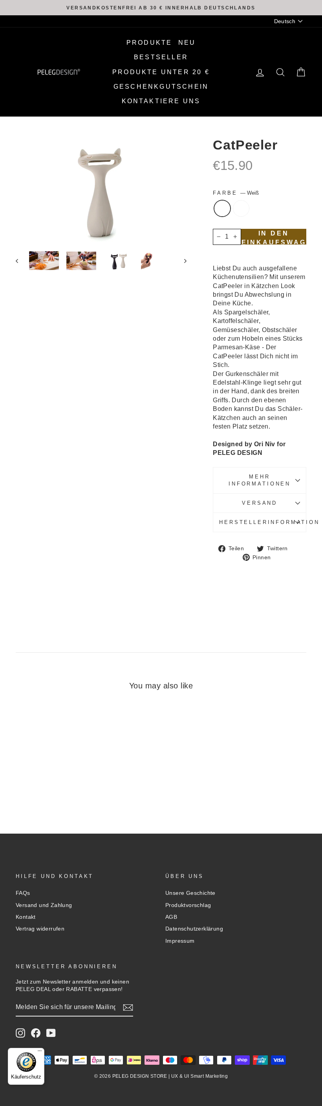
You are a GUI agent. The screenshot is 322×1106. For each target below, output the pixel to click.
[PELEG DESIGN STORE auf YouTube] (51, 1033)
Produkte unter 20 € (161, 72)
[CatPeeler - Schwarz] (54, 787)
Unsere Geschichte (190, 893)
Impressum (180, 941)
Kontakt (26, 917)
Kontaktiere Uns (161, 101)
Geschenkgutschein (161, 86)
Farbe (236, 193)
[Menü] (39, 1052)
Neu (187, 42)
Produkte (149, 42)
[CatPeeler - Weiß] (43, 787)
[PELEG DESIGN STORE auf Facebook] (35, 1033)
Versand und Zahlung (44, 905)
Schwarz (241, 208)
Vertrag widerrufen (40, 929)
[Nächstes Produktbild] (182, 260)
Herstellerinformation (262, 522)
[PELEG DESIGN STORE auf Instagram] (20, 1033)
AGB (171, 917)
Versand (259, 503)
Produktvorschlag (188, 905)
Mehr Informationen (260, 480)
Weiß (222, 208)
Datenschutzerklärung (194, 929)
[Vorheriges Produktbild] (21, 260)
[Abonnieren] (128, 1007)
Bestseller (161, 57)
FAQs (23, 893)
